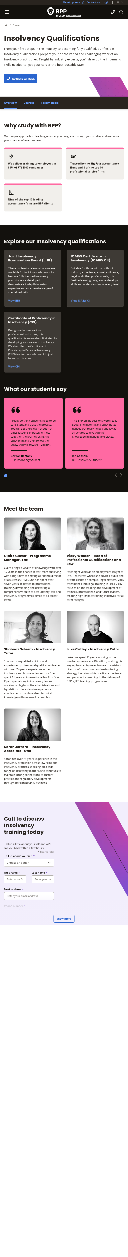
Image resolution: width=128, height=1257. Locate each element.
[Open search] (121, 12)
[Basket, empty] (120, 2)
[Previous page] (116, 475)
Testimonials (49, 103)
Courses (16, 25)
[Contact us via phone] (112, 12)
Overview (10, 103)
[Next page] (121, 475)
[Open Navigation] (7, 12)
